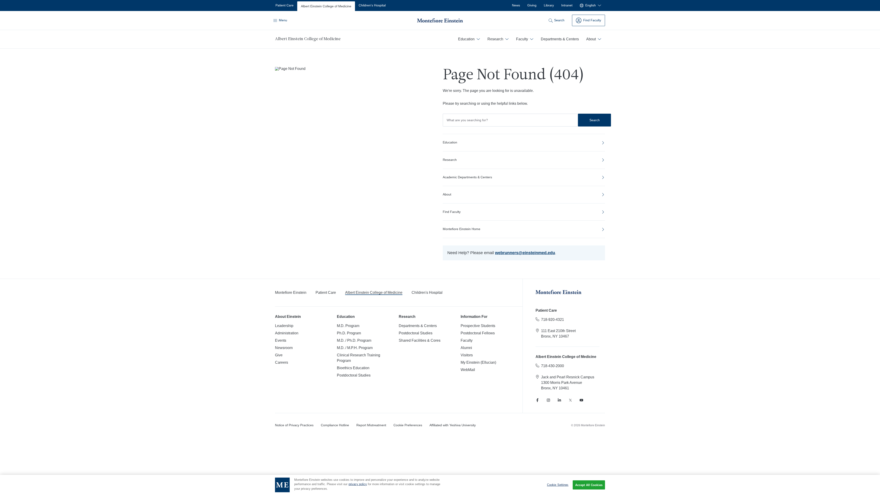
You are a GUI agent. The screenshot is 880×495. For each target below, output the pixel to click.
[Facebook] (537, 400)
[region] (440, 485)
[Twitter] (570, 400)
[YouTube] (581, 400)
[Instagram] (548, 400)
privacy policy (358, 484)
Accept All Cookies (588, 485)
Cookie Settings (558, 485)
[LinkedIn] (559, 400)
